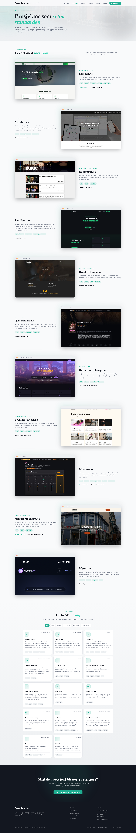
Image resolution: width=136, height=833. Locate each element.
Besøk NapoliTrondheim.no (35, 534)
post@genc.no (100, 816)
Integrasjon (67, 625)
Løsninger (66, 3)
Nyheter (91, 3)
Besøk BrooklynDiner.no (86, 285)
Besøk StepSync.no (21, 238)
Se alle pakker (73, 818)
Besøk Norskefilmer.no (21, 336)
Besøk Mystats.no (84, 584)
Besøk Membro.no (20, 138)
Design (59, 625)
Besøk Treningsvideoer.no (23, 435)
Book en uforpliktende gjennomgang (67, 792)
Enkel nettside (73, 810)
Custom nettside (74, 815)
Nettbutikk (76, 625)
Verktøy (83, 3)
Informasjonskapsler (102, 827)
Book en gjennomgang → (103, 819)
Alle (47, 625)
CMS (52, 625)
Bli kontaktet (114, 3)
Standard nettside (74, 813)
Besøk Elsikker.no (96, 87)
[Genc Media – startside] (22, 808)
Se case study (83, 87)
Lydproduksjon (86, 625)
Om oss (98, 3)
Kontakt (105, 3)
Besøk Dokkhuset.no (85, 187)
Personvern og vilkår (90, 827)
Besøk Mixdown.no (97, 485)
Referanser (75, 3)
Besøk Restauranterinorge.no (88, 385)
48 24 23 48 (100, 814)
